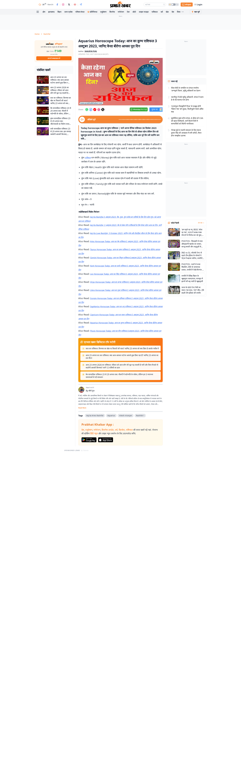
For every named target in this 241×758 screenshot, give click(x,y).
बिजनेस (112, 11)
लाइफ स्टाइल (144, 11)
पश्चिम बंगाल (79, 11)
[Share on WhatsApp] (86, 109)
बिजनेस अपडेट (108, 429)
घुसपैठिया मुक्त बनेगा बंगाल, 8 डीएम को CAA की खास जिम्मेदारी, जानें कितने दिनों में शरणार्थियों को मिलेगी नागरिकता (187, 121)
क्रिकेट (122, 429)
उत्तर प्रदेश (68, 11)
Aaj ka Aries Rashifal (94, 415)
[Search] (164, 4)
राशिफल (155, 11)
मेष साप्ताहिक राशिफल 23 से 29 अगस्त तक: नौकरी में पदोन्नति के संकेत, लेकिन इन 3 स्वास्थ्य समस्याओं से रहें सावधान (119, 375)
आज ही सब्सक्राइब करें (54, 58)
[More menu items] (182, 12)
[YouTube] (75, 4)
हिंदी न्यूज (94, 433)
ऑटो (134, 11)
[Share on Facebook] (90, 109)
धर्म (162, 11)
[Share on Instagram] (98, 109)
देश (173, 11)
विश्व (178, 11)
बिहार (59, 11)
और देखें (200, 223)
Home (37, 34)
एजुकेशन (103, 11)
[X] (69, 4)
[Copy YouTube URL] (94, 109)
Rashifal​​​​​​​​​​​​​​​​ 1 (140, 415)
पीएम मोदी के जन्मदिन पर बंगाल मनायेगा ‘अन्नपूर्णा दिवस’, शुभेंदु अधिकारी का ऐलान (185, 89)
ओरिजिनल (93, 11)
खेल (167, 11)
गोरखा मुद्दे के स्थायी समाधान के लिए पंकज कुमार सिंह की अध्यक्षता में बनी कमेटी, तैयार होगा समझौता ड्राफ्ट (186, 133)
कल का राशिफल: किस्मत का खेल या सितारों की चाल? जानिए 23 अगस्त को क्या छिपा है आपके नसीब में (122, 348)
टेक (128, 11)
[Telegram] (81, 4)
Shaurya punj (91, 51)
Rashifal (47, 34)
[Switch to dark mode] (173, 4)
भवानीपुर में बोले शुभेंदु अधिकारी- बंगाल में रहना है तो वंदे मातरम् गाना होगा (187, 98)
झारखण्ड (51, 11)
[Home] (120, 5)
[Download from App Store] (105, 439)
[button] (120, 81)
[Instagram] (63, 4)
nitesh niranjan (125, 415)
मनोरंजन (121, 11)
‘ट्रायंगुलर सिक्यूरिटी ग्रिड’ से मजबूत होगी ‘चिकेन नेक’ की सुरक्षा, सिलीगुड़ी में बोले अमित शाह (187, 109)
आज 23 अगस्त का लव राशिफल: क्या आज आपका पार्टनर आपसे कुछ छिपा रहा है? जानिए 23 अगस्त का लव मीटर (122, 356)
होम (44, 11)
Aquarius (111, 415)
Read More (82, 408)
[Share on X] (102, 109)
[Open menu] (38, 12)
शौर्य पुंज (91, 390)
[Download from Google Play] (89, 439)
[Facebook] (57, 4)
